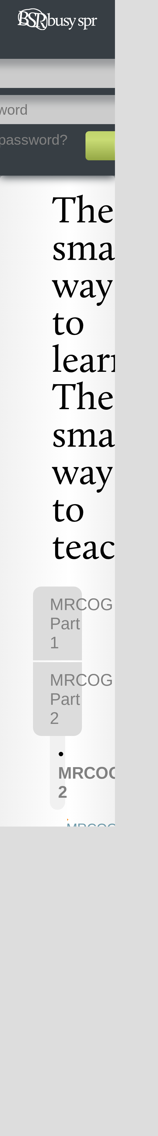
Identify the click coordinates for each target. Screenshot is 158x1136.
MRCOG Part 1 (66, 623)
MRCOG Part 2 (66, 699)
